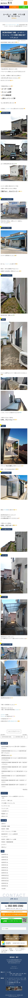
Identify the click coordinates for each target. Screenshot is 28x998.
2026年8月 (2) (4, 854)
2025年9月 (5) (4, 883)
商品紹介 (3, 813)
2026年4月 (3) (4, 865)
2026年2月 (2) (4, 870)
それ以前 (3, 888)
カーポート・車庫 (5, 800)
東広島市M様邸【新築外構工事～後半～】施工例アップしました (13, 781)
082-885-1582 (11, 961)
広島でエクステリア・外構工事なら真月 (16, 995)
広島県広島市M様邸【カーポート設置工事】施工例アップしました (13, 776)
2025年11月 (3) (4, 878)
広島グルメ (3, 847)
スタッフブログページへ (14, 731)
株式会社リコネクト (17, 996)
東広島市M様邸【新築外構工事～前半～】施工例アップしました (13, 785)
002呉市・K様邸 (5, 828)
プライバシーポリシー (14, 968)
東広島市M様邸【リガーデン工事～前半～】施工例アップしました (13, 747)
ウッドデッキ (4, 805)
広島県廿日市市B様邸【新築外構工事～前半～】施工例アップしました (14, 767)
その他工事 (3, 811)
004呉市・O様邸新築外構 (7, 842)
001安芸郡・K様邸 (5, 826)
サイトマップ (14, 966)
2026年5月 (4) (4, 862)
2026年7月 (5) (4, 857)
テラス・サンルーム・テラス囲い (9, 831)
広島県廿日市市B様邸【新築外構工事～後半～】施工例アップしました (14, 763)
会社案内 (11, 950)
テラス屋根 (6, 509)
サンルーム (7, 263)
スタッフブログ (19, 950)
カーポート (8, 108)
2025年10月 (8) (4, 880)
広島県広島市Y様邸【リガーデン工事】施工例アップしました (14, 772)
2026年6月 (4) (4, 859)
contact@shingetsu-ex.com (15, 962)
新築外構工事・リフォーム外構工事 (9, 834)
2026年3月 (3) (4, 867)
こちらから (17, 709)
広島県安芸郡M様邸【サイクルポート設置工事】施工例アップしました (13, 758)
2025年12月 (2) (4, 875)
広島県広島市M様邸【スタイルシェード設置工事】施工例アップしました (13, 751)
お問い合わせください (13, 721)
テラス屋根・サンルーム (6, 803)
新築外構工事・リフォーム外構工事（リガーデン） (13, 796)
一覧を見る (24, 789)
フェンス (3, 808)
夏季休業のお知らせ (5, 755)
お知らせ (3, 816)
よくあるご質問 (4, 950)
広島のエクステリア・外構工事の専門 (7, 0)
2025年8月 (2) (4, 885)
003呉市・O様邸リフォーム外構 (8, 839)
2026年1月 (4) (4, 872)
